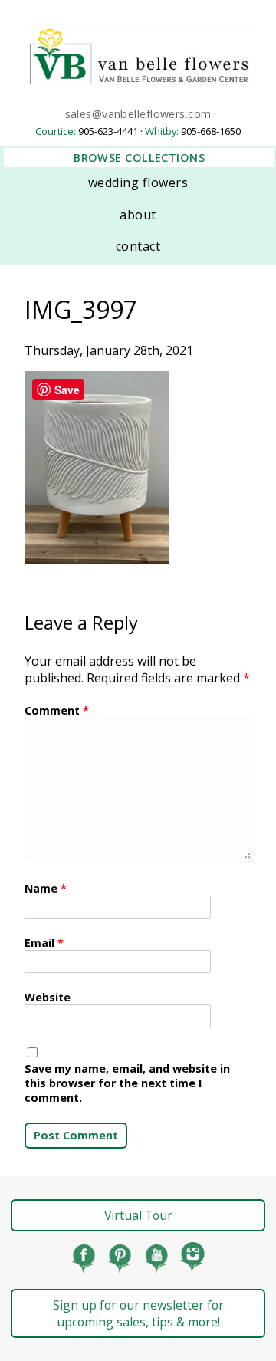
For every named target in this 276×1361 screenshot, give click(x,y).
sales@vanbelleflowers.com (138, 114)
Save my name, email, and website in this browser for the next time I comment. (127, 1083)
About (138, 214)
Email (44, 942)
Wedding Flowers (138, 182)
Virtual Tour (138, 1215)
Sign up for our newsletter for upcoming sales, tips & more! (138, 1313)
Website (48, 997)
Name (46, 888)
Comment (57, 710)
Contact (138, 246)
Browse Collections (139, 157)
